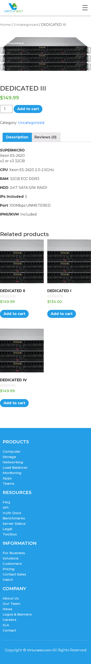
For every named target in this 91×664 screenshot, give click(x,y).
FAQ (6, 502)
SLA (6, 625)
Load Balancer (15, 467)
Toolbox (10, 534)
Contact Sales (14, 574)
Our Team (11, 603)
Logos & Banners (17, 614)
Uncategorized (26, 25)
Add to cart (28, 109)
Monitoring (12, 473)
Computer (12, 451)
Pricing (9, 569)
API (6, 507)
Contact (9, 630)
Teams (8, 483)
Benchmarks (14, 518)
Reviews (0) (45, 137)
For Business (14, 553)
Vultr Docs (12, 513)
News (7, 609)
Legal (7, 529)
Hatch (8, 579)
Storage (9, 457)
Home (5, 25)
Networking (13, 462)
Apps (7, 478)
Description (17, 137)
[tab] (17, 137)
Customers (12, 563)
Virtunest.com (39, 650)
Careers (9, 620)
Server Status (14, 523)
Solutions (11, 558)
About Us (11, 598)
